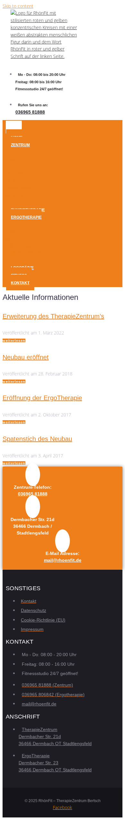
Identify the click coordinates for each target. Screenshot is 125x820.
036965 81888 (30, 112)
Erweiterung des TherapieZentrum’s (53, 316)
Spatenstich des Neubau (37, 438)
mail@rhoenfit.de (62, 560)
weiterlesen (14, 340)
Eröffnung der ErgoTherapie (42, 397)
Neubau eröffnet (26, 357)
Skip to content (18, 6)
